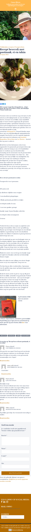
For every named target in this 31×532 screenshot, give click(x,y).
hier (23, 322)
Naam (3, 448)
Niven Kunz (11, 139)
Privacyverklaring (17, 530)
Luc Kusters (21, 139)
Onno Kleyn (15, 2)
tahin (18, 335)
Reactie (4, 435)
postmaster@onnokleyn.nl (11, 508)
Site (2, 463)
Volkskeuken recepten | (7, 47)
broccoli (3, 335)
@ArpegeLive (11, 131)
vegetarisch (25, 335)
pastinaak (11, 335)
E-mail (3, 456)
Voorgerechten (19, 47)
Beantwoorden (4, 360)
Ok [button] (10, 530)
